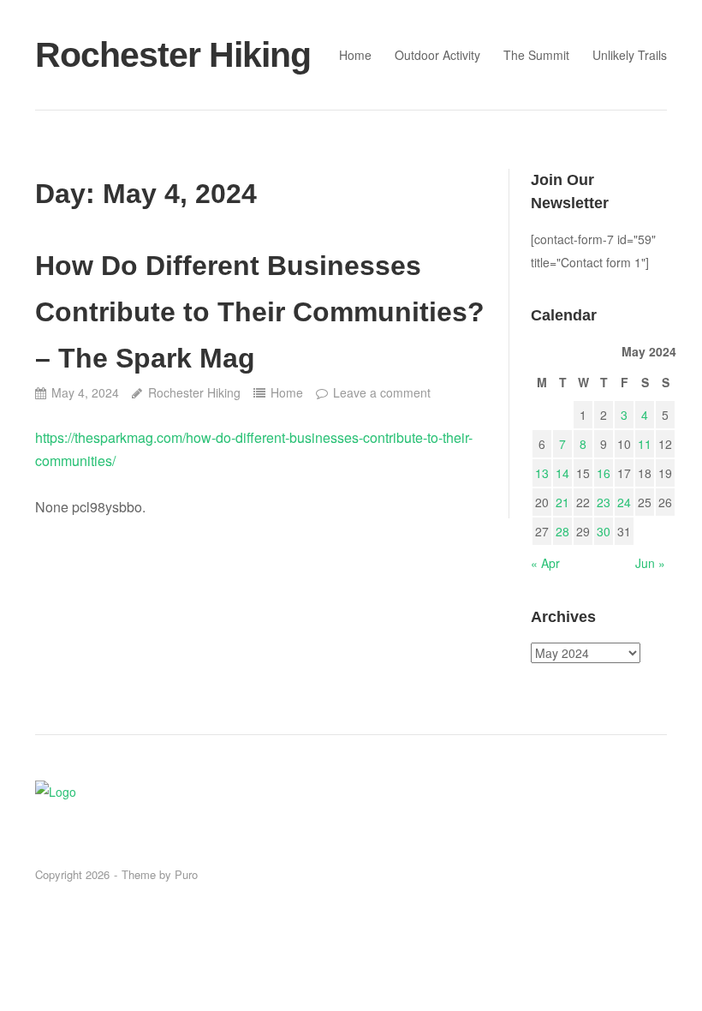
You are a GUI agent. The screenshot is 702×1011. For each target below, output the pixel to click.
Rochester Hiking (173, 55)
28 (562, 531)
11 (644, 443)
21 (562, 502)
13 (542, 473)
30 (603, 531)
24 (624, 502)
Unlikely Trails (629, 54)
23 (603, 502)
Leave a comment (382, 392)
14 (562, 473)
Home (355, 54)
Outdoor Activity (437, 54)
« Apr (545, 562)
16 (603, 473)
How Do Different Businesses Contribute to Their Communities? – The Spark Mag (260, 312)
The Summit (536, 54)
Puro (186, 874)
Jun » (650, 562)
